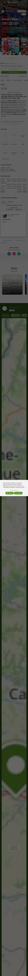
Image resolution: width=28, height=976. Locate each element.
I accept (19, 493)
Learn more (15, 490)
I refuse (10, 493)
